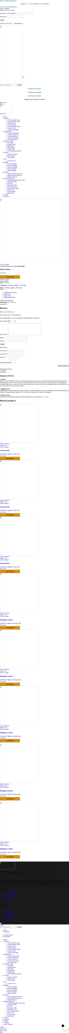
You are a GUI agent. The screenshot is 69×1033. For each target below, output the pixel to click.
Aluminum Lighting (9, 288)
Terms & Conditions (9, 914)
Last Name (3, 354)
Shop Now (3, 102)
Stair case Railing (12, 167)
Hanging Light (11, 144)
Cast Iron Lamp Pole (13, 133)
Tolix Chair (10, 190)
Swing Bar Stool (12, 182)
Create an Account (9, 10)
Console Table (11, 191)
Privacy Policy (8, 912)
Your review (4, 334)
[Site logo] (11, 83)
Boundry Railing (12, 165)
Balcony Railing (11, 169)
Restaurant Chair (12, 186)
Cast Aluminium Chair (13, 120)
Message (5, 362)
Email (1, 341)
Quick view (3, 445)
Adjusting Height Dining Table (16, 180)
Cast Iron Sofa (11, 123)
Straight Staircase (12, 177)
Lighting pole (7, 899)
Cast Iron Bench (11, 125)
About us (6, 909)
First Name (3, 350)
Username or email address (8, 13)
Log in (2, 20)
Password (3, 16)
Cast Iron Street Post (13, 134)
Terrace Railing (11, 170)
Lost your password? (6, 23)
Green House (11, 157)
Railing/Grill (7, 900)
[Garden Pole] (19, 442)
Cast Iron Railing (12, 164)
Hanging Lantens (6, 620)
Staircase (6, 902)
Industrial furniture (9, 897)
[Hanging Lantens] (19, 611)
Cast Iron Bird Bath (12, 130)
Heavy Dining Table (13, 188)
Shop (5, 266)
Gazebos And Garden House (12, 894)
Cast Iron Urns (11, 128)
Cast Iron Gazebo (12, 154)
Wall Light (10, 146)
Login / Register (8, 1024)
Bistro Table (10, 193)
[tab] (10, 292)
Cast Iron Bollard (12, 139)
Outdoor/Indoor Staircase (14, 175)
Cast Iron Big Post (12, 136)
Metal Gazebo (11, 156)
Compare (6, 1022)
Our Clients (7, 911)
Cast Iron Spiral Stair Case (14, 173)
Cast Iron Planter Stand (13, 126)
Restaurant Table (12, 185)
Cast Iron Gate (11, 160)
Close (1, 925)
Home (2, 266)
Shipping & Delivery (9, 915)
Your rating (3, 321)
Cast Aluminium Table (13, 121)
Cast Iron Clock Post (13, 138)
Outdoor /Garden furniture (11, 892)
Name (1, 337)
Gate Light (10, 143)
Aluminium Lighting (12, 266)
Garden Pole (10, 149)
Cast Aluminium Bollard (14, 151)
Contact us (7, 919)
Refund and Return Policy (11, 917)
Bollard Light (11, 147)
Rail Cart (9, 183)
